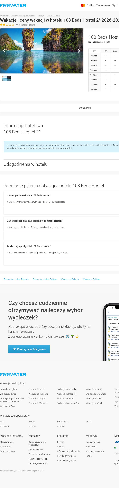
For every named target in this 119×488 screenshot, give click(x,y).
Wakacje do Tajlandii (70, 279)
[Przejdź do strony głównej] (13, 374)
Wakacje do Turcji (8, 394)
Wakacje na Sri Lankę (66, 389)
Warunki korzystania (66, 460)
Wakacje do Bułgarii (37, 398)
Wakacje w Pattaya (91, 279)
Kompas (32, 426)
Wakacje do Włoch (94, 403)
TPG (2, 422)
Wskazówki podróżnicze (39, 454)
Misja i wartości (7, 442)
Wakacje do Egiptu (8, 389)
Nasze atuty (5, 446)
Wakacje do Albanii (94, 398)
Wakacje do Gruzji (94, 389)
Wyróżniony (91, 446)
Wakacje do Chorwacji (96, 394)
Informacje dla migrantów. (69, 451)
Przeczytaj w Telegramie (31, 349)
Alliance (60, 426)
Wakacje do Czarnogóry (68, 403)
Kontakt (60, 446)
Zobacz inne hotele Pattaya (45, 279)
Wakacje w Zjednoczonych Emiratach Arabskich (12, 400)
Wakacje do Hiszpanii (38, 394)
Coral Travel (62, 422)
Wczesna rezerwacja (95, 451)
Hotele (89, 456)
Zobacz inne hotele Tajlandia (16, 279)
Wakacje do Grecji (37, 389)
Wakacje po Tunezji (65, 398)
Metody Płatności (36, 449)
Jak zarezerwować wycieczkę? (37, 443)
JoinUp (32, 422)
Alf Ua (88, 422)
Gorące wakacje (93, 442)
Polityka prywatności (66, 456)
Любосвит (5, 426)
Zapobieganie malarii (38, 463)
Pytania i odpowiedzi (38, 459)
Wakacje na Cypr (7, 406)
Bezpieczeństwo (7, 451)
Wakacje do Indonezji (66, 394)
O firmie (60, 442)
